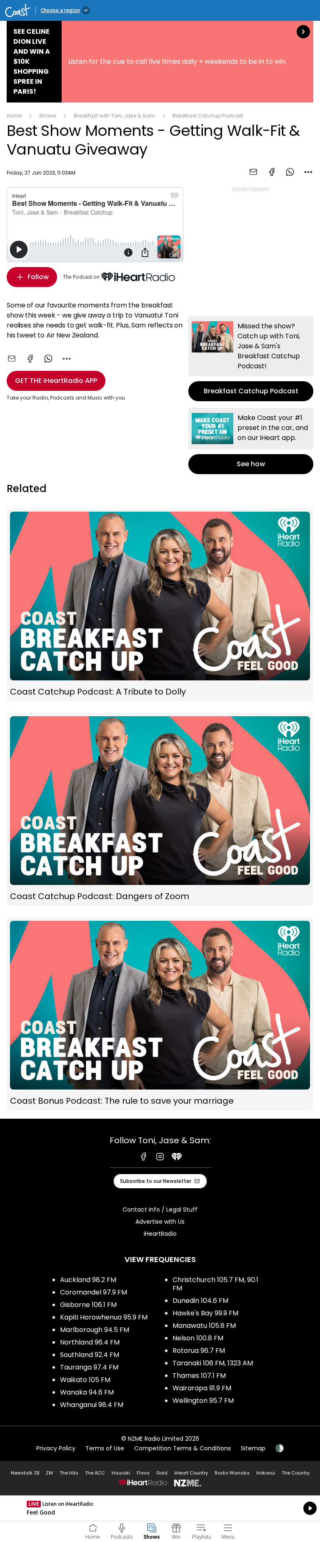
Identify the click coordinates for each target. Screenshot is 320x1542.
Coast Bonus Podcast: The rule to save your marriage (160, 1013)
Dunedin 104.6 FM (200, 1300)
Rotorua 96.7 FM (198, 1350)
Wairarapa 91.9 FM (201, 1388)
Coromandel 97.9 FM (93, 1292)
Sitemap (253, 1448)
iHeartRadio (160, 1234)
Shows (47, 115)
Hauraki (121, 1473)
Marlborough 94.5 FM (94, 1330)
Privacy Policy (55, 1448)
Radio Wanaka (232, 1473)
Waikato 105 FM (85, 1380)
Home (14, 115)
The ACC (95, 1473)
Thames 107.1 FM (199, 1375)
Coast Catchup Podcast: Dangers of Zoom (160, 809)
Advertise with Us (160, 1221)
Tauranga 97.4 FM (89, 1367)
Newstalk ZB (25, 1473)
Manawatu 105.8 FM (204, 1325)
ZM (49, 1473)
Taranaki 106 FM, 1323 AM (212, 1363)
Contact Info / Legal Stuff (160, 1209)
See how (250, 441)
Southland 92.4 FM (89, 1355)
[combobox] (308, 172)
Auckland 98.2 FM (88, 1280)
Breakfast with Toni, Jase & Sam (114, 115)
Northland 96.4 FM (90, 1342)
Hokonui (265, 1473)
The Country (296, 1473)
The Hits (69, 1473)
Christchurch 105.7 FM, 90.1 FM (215, 1284)
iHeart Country (191, 1473)
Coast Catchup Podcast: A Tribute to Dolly (160, 604)
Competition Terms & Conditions (182, 1448)
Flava (143, 1473)
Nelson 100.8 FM (197, 1338)
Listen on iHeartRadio (160, 1508)
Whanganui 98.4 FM (91, 1405)
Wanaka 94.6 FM (87, 1392)
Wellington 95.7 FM (203, 1400)
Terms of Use (104, 1448)
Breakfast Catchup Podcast (207, 115)
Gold (162, 1473)
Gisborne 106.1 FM (88, 1305)
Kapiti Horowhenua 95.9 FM (104, 1317)
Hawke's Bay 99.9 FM (205, 1313)
